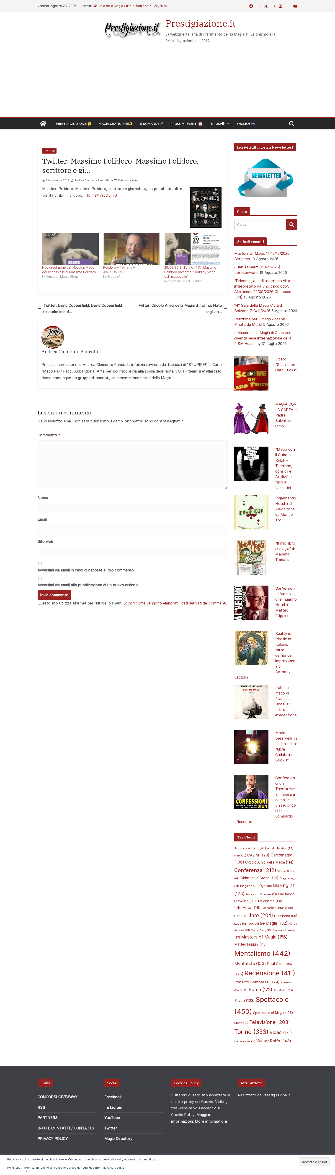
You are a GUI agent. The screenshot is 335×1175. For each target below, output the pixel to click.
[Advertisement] (167, 83)
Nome (43, 497)
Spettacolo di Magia (273, 1013)
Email (42, 519)
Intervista (247, 907)
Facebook (113, 1097)
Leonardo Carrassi (277, 908)
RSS (41, 1107)
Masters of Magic (264, 937)
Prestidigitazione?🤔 (73, 123)
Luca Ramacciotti (249, 923)
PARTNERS (48, 1117)
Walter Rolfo (273, 1041)
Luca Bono (285, 916)
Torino (251, 1031)
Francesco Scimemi (261, 894)
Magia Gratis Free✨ (116, 123)
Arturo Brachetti (250, 848)
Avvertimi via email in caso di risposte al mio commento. (86, 570)
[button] (227, 124)
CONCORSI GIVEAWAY (57, 1097)
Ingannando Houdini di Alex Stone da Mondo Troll (285, 509)
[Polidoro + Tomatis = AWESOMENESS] (131, 249)
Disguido (249, 886)
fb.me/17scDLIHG (102, 195)
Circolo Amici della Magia (269, 862)
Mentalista (250, 963)
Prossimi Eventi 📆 (186, 123)
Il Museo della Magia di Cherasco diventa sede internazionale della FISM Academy (262, 338)
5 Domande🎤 (151, 123)
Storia (241, 1023)
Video (281, 1032)
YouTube (112, 1117)
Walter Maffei (244, 1041)
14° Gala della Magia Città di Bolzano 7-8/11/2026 (130, 6)
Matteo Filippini (250, 944)
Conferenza (255, 870)
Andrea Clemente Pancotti (92, 180)
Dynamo (269, 886)
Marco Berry (261, 930)
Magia (276, 923)
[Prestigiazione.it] (43, 123)
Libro (260, 915)
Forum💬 (217, 123)
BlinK (240, 855)
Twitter (49, 150)
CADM (258, 855)
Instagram (113, 1107)
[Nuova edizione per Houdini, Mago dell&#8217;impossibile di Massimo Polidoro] (70, 249)
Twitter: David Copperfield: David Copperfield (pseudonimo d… (82, 308)
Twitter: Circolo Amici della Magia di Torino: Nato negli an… (179, 308)
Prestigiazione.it (200, 23)
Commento (49, 435)
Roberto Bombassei (257, 982)
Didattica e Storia (259, 878)
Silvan (244, 1000)
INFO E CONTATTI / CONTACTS (66, 1128)
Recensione (270, 973)
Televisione (269, 1022)
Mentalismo (262, 953)
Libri (240, 916)
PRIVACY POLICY (53, 1138)
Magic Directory (118, 1138)
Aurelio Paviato (280, 848)
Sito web (45, 541)
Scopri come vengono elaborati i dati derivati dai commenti (174, 603)
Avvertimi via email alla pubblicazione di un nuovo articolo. (88, 585)
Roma (260, 989)
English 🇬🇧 (246, 123)
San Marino (283, 990)
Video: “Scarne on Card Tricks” (286, 364)
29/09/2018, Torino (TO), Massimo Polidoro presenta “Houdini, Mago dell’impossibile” (190, 271)
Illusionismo (269, 901)
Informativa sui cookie (109, 1167)
